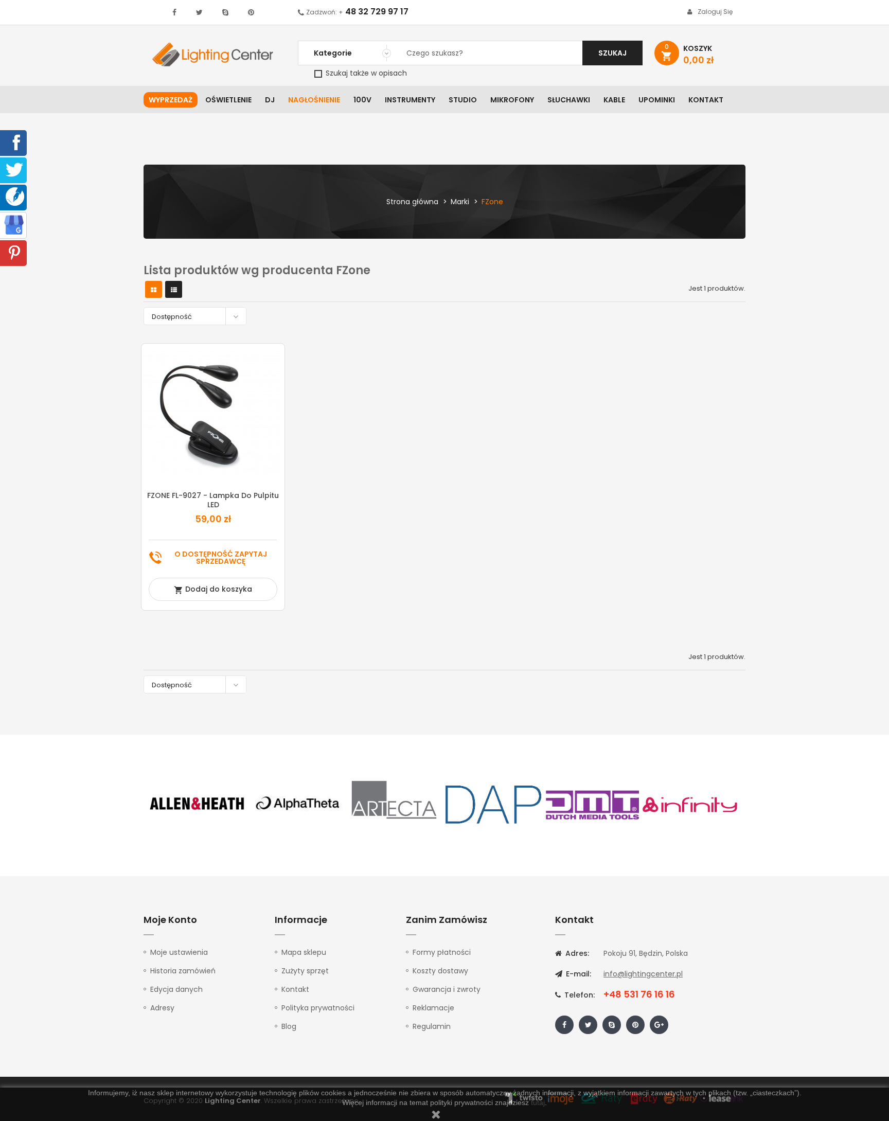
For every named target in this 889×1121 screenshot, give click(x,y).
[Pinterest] (14, 252)
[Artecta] (394, 803)
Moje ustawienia (179, 952)
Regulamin (432, 1026)
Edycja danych (176, 989)
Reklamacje (433, 1008)
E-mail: (577, 974)
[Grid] (153, 290)
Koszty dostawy (440, 971)
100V (362, 100)
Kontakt (705, 100)
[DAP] (493, 803)
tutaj (538, 1102)
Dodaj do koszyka (213, 589)
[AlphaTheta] (296, 803)
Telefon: (578, 995)
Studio (463, 100)
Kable (614, 100)
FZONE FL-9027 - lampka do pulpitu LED (213, 500)
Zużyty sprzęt (305, 971)
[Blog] (15, 196)
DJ (270, 100)
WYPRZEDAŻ (170, 100)
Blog (288, 1026)
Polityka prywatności (317, 1008)
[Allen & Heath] (197, 803)
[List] (174, 290)
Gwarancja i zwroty (447, 989)
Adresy (162, 1008)
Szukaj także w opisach (365, 73)
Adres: (576, 953)
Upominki (656, 100)
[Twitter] (14, 169)
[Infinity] (690, 803)
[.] (174, 12)
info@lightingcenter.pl (643, 974)
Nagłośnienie (314, 100)
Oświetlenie (228, 100)
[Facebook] (14, 142)
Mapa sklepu (303, 952)
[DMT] (592, 803)
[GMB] (14, 224)
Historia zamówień (183, 971)
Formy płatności (442, 952)
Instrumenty (410, 100)
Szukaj (612, 53)
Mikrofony (512, 100)
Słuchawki (568, 100)
